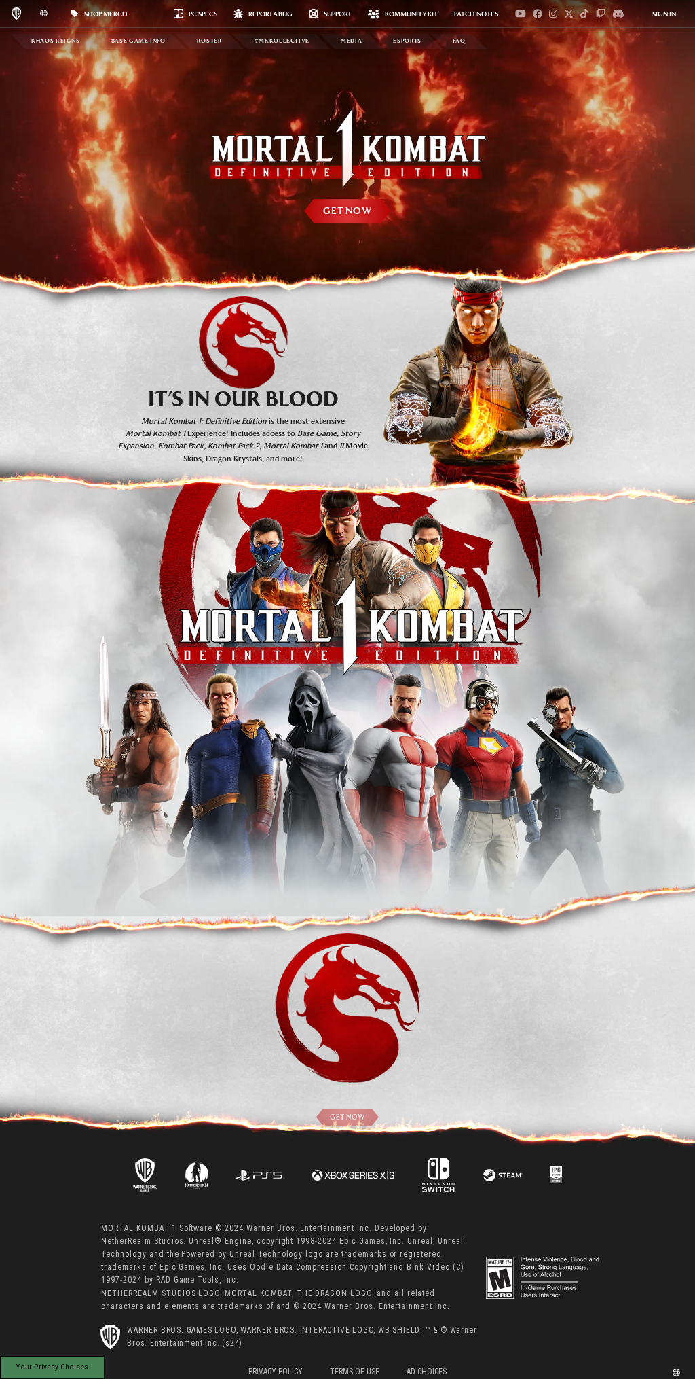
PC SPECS (203, 14)
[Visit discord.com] (618, 13)
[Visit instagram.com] (553, 13)
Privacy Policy (275, 1371)
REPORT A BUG (270, 14)
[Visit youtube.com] (520, 13)
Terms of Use (354, 1371)
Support (338, 14)
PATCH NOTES (476, 14)
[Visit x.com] (569, 13)
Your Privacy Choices (52, 1367)
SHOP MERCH (106, 14)
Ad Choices (427, 1371)
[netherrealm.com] (196, 1174)
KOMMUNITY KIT (411, 14)
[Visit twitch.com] (601, 13)
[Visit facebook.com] (537, 13)
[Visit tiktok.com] (584, 13)
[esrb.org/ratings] (543, 1277)
